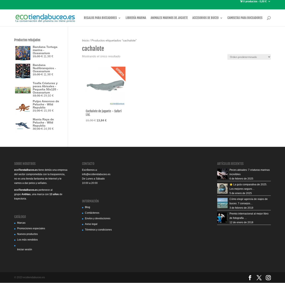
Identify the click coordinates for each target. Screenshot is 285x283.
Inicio (85, 40)
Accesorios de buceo (205, 18)
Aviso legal (91, 224)
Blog (87, 207)
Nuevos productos (27, 234)
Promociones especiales (31, 228)
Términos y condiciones (98, 229)
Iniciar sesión (24, 249)
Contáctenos (92, 212)
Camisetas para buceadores (244, 18)
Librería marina (136, 18)
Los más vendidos (27, 239)
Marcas (21, 222)
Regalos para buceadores (100, 18)
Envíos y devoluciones (97, 218)
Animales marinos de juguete (169, 18)
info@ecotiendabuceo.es (96, 174)
